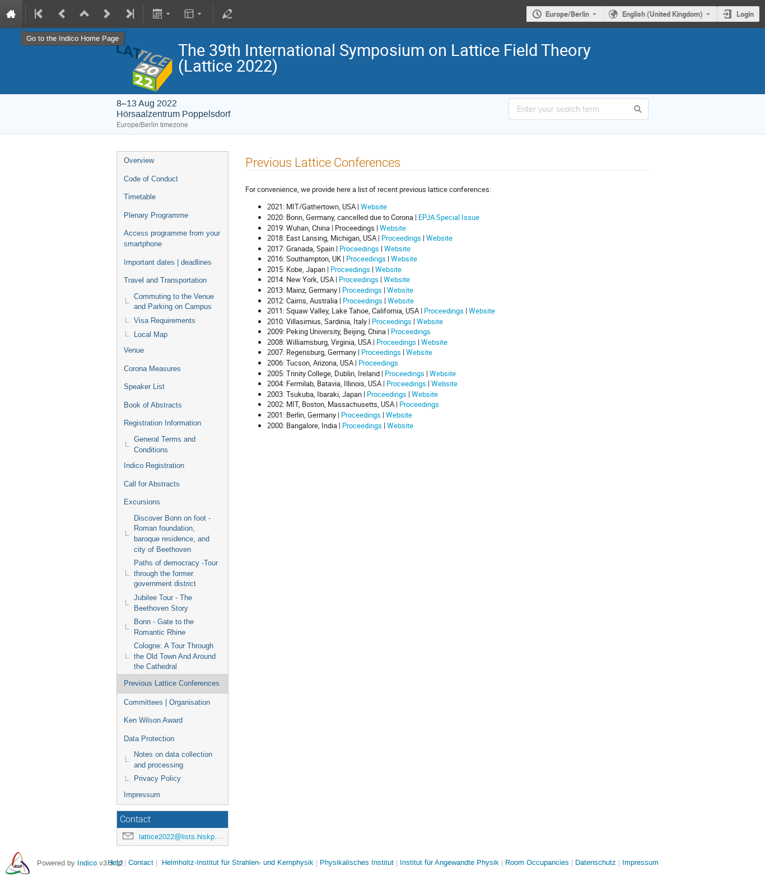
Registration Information (162, 423)
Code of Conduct (151, 179)
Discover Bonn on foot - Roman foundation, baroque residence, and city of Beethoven (172, 534)
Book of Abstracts (153, 405)
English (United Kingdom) (662, 14)
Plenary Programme (156, 215)
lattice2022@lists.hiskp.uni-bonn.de (196, 836)
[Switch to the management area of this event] (227, 14)
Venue (134, 350)
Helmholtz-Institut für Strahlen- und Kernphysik (238, 862)
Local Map (150, 334)
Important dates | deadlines (168, 262)
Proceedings (401, 238)
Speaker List (144, 386)
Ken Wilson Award (153, 720)
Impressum (142, 794)
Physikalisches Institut (357, 862)
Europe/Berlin (567, 14)
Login (745, 14)
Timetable (140, 197)
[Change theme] (194, 14)
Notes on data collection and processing (173, 759)
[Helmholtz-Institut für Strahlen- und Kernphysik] (18, 862)
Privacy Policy (157, 778)
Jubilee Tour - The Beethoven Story (163, 602)
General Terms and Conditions (164, 444)
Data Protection (149, 738)
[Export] (162, 14)
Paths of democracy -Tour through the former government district (176, 573)
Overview (139, 160)
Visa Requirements (164, 320)
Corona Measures (152, 368)
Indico (87, 863)
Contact (140, 862)
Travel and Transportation (165, 280)
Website (374, 207)
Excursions (142, 502)
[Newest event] (129, 14)
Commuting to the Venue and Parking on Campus (174, 301)
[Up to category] (84, 14)
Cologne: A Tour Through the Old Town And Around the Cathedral (175, 656)
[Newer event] (107, 14)
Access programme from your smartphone (172, 238)
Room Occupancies (537, 862)
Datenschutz (595, 862)
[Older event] (62, 14)
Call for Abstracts (152, 484)
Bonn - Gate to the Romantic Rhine (164, 626)
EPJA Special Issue (448, 217)
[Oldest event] (40, 14)
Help (115, 862)
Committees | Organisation (167, 702)
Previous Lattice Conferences (172, 683)
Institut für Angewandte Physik (449, 862)
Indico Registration (154, 465)
